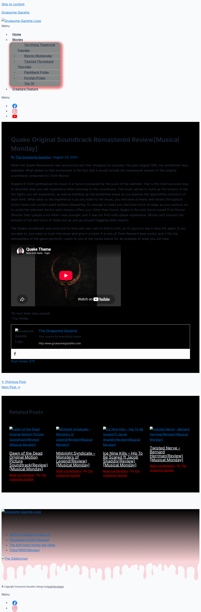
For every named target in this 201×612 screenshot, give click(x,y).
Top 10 (29, 83)
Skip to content (13, 4)
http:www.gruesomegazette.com (60, 343)
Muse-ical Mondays (21, 475)
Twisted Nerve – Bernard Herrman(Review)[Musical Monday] (166, 454)
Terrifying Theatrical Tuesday (36, 47)
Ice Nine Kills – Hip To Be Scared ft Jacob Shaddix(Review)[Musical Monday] (123, 459)
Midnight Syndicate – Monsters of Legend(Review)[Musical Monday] (75, 459)
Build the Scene (55, 586)
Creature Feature (25, 89)
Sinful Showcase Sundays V (29, 535)
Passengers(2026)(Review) (29, 540)
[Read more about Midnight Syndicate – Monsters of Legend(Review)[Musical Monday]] (77, 445)
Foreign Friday (34, 78)
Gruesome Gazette (15, 12)
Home (16, 34)
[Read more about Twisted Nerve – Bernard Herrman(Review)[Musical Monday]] (171, 440)
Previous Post (14, 382)
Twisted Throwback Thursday (35, 64)
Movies (17, 40)
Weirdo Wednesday (38, 56)
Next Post (11, 387)
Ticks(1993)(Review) (24, 550)
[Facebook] (15, 354)
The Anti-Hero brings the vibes (32, 545)
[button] (100, 25)
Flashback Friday (36, 72)
